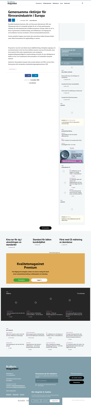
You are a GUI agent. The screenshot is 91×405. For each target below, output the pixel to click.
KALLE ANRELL (9, 380)
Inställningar (36, 400)
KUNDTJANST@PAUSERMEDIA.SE (18, 385)
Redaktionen (8, 394)
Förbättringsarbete (47, 3)
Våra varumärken (21, 400)
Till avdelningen (81, 293)
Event (61, 3)
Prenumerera (39, 3)
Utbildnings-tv (56, 3)
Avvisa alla (45, 400)
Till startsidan (45, 228)
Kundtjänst (28, 400)
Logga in (39, 280)
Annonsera (22, 394)
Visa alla (72, 148)
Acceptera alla (55, 400)
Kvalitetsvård (67, 3)
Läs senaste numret (77, 378)
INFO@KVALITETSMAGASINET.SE (19, 387)
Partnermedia (16, 394)
